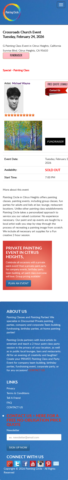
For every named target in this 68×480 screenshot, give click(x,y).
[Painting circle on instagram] (41, 463)
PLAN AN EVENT (18, 283)
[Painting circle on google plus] (10, 463)
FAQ (9, 402)
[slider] (19, 115)
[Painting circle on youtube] (33, 463)
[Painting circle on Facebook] (25, 463)
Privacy (11, 388)
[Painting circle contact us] (56, 463)
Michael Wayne (21, 83)
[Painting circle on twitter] (17, 463)
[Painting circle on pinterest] (48, 463)
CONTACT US (37, 370)
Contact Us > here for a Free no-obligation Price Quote (34, 420)
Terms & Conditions (18, 393)
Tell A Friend (14, 398)
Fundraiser (16, 55)
